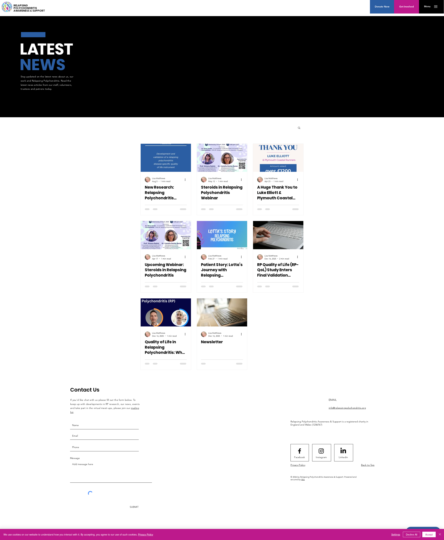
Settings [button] (395, 534)
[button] (427, 6)
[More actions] (186, 180)
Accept (429, 534)
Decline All (411, 534)
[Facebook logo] (299, 451)
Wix (303, 479)
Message (75, 458)
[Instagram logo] (321, 451)
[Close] (440, 534)
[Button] (7, 6)
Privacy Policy (145, 534)
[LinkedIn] (343, 451)
